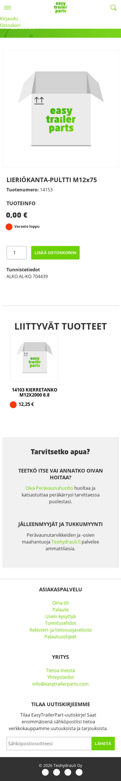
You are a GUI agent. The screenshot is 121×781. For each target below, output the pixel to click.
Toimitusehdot (60, 623)
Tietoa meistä (60, 670)
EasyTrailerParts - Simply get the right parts (60, 7)
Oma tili (60, 603)
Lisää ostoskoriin (56, 252)
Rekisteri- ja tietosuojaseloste (61, 630)
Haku (113, 7)
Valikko (7, 7)
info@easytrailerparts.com (60, 684)
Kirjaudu (9, 18)
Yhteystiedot (60, 677)
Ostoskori (10, 25)
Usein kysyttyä (60, 616)
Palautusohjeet (60, 637)
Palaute (61, 610)
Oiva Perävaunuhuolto (49, 488)
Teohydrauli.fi (65, 542)
